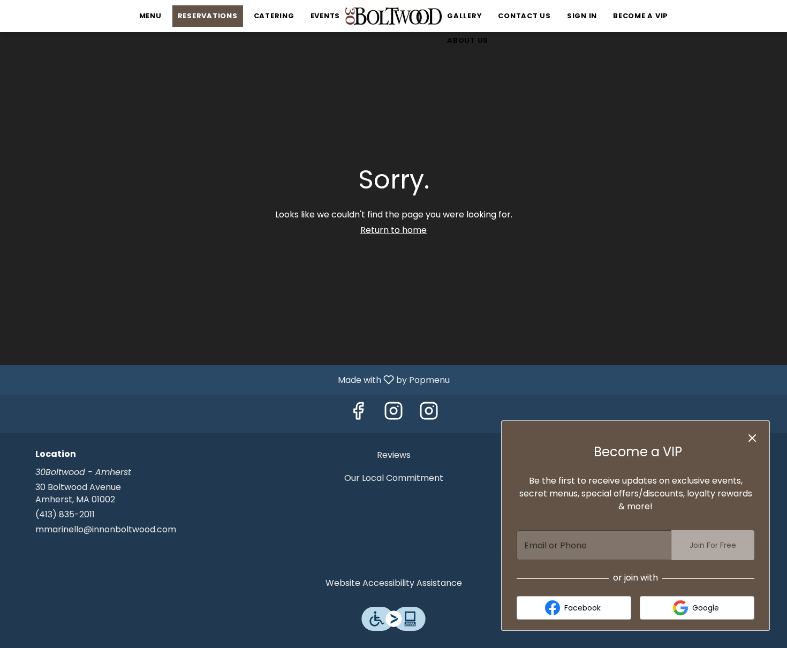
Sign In (582, 16)
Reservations (208, 16)
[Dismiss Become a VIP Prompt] (752, 438)
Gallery (464, 16)
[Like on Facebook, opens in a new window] (358, 413)
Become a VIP (640, 16)
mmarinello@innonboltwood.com (105, 530)
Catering (274, 16)
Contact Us (524, 16)
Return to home (393, 230)
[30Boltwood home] (393, 16)
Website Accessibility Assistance (394, 583)
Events (325, 16)
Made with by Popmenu (229, 379)
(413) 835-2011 (65, 515)
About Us (467, 40)
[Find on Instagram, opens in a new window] (393, 413)
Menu (150, 16)
